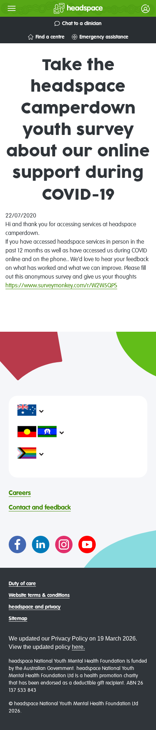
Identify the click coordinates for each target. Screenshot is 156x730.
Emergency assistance (103, 37)
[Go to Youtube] (87, 544)
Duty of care (22, 583)
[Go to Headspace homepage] (64, 8)
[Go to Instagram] (64, 544)
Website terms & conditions (39, 595)
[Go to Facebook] (17, 544)
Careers (20, 493)
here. (78, 647)
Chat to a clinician (82, 23)
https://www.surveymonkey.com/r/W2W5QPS (61, 286)
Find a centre (50, 37)
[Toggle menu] (11, 8)
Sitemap (18, 618)
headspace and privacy (35, 607)
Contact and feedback (40, 507)
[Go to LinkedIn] (40, 544)
